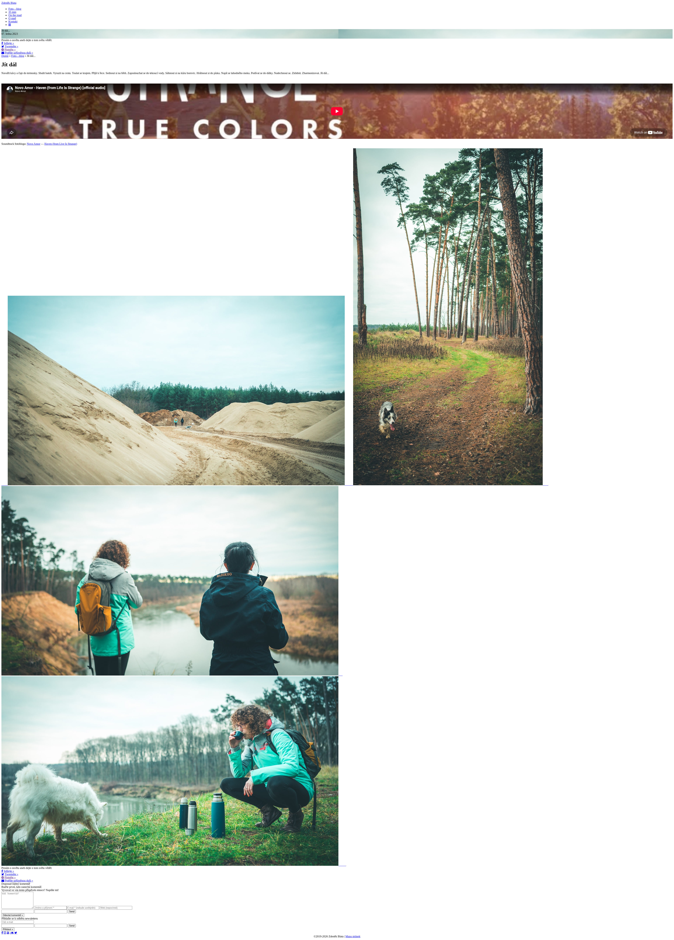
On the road (15, 15)
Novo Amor (33, 143)
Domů (4, 55)
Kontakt (12, 21)
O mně (12, 18)
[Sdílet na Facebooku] (2, 43)
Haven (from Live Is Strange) (60, 143)
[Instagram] (5, 932)
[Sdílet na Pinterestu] (2, 49)
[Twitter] (15, 932)
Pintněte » (10, 49)
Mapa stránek (352, 936)
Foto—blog (14, 8)
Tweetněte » (11, 46)
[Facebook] (2, 932)
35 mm (12, 12)
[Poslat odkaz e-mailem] (2, 52)
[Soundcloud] (12, 932)
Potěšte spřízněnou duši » (19, 52)
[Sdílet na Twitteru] (2, 46)
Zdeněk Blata (8, 2)
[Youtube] (8, 932)
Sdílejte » (9, 43)
